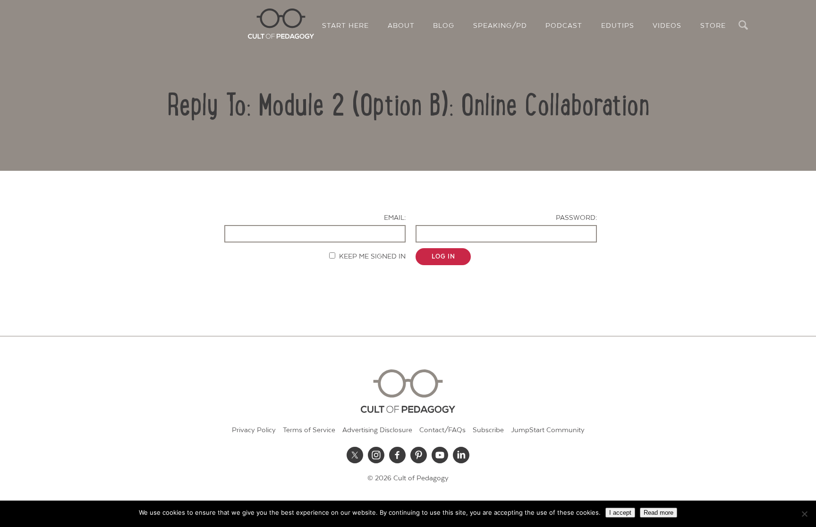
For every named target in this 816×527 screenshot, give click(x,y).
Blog (443, 26)
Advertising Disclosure (377, 430)
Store (713, 26)
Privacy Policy (254, 430)
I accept (620, 512)
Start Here (345, 26)
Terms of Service (309, 430)
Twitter (355, 454)
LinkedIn (461, 454)
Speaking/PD (500, 26)
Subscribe (488, 430)
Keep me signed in (372, 256)
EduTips (617, 26)
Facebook (397, 454)
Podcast (563, 26)
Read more (658, 512)
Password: (576, 218)
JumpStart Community (548, 430)
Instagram (376, 454)
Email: (395, 218)
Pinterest (418, 454)
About (401, 26)
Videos (667, 26)
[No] (804, 514)
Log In (443, 256)
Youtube (440, 454)
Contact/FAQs (442, 430)
